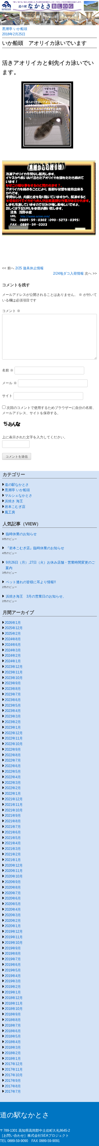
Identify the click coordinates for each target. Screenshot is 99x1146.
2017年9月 (13, 1081)
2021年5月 (13, 838)
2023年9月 (13, 683)
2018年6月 (13, 1031)
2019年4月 (13, 976)
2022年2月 (13, 788)
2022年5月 (13, 771)
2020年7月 (13, 893)
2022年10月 (14, 744)
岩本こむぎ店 (15, 507)
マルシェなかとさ (18, 496)
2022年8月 (13, 755)
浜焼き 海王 (14, 501)
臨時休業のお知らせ (21, 534)
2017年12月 (14, 1064)
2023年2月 (13, 722)
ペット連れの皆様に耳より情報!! (31, 582)
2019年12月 (14, 931)
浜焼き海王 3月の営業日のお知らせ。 (36, 596)
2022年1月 (13, 793)
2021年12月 (14, 799)
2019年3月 (13, 981)
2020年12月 (14, 865)
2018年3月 (13, 1047)
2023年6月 (13, 700)
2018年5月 (13, 1036)
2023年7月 (13, 694)
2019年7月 (13, 959)
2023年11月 (14, 672)
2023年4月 (13, 711)
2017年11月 (14, 1069)
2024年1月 (13, 661)
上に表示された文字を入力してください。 (34, 437)
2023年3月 (13, 716)
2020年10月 (14, 876)
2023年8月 (13, 689)
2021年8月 (13, 821)
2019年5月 (13, 970)
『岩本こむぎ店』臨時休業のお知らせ (35, 548)
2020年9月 (13, 882)
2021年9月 (13, 816)
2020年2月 (13, 921)
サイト (7, 396)
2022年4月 (13, 777)
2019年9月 (13, 948)
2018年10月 (14, 1009)
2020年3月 (13, 915)
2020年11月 (14, 871)
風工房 (10, 512)
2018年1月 (13, 1059)
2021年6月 (13, 832)
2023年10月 (14, 678)
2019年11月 (14, 937)
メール (9, 383)
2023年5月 (13, 705)
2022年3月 (13, 783)
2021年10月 (14, 810)
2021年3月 (13, 849)
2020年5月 (13, 904)
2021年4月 (13, 843)
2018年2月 (13, 1053)
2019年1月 (13, 992)
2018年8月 (13, 1020)
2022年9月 (13, 749)
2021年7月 (13, 827)
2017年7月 (13, 1091)
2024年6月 (13, 645)
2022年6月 (13, 766)
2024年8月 (13, 639)
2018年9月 (13, 1014)
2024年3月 (13, 650)
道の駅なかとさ (17, 485)
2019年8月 (13, 953)
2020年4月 (13, 909)
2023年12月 (14, 667)
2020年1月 (13, 926)
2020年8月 (13, 887)
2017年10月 (14, 1075)
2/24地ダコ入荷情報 (68, 273)
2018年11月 (14, 1003)
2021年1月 (13, 860)
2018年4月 (13, 1042)
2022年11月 (14, 738)
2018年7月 (13, 1025)
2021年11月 (14, 805)
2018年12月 (14, 998)
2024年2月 (13, 656)
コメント (11, 311)
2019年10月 (14, 943)
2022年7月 (13, 760)
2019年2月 (13, 987)
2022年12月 (14, 733)
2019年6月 (13, 965)
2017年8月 (13, 1086)
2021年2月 (13, 854)
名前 (7, 370)
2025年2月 (13, 633)
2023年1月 (13, 727)
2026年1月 (13, 623)
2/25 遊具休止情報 (29, 268)
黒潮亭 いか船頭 (14, 29)
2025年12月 (14, 628)
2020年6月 (13, 898)
